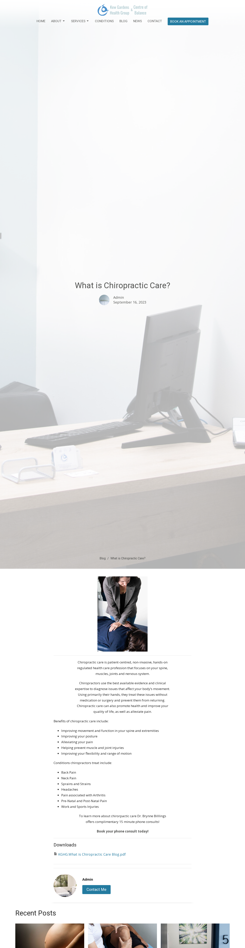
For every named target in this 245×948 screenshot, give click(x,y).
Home (41, 21)
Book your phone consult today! (123, 831)
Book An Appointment (188, 21)
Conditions (104, 21)
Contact (155, 21)
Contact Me (96, 889)
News (137, 21)
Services (78, 21)
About (56, 21)
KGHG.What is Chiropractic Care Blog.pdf (92, 854)
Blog (123, 21)
